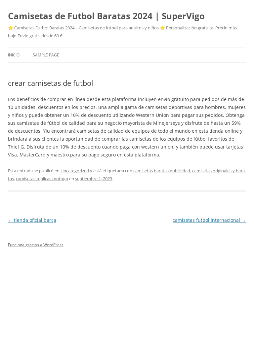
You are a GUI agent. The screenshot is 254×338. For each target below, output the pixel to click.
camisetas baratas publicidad (161, 171)
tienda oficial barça (32, 220)
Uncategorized (75, 171)
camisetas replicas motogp (42, 179)
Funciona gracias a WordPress (36, 245)
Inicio (14, 55)
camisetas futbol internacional (209, 220)
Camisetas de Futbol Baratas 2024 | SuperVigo (106, 16)
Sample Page (46, 55)
